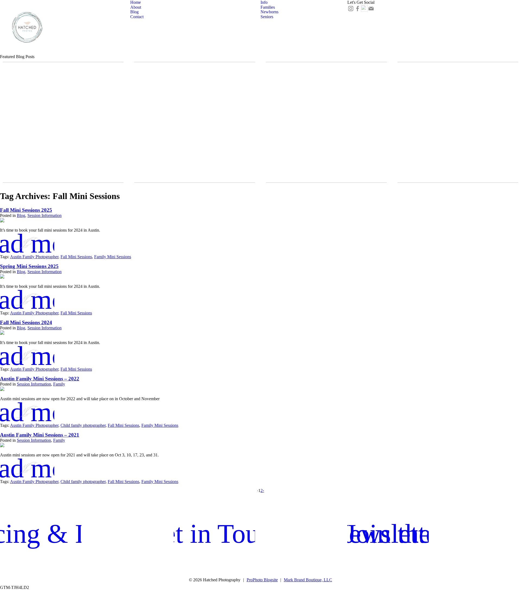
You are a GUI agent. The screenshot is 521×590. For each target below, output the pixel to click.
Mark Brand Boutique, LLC (308, 580)
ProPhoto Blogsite (262, 580)
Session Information (44, 215)
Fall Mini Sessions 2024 (26, 322)
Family (59, 384)
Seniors (266, 16)
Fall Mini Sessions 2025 (62, 119)
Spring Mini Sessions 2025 (29, 266)
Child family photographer (83, 425)
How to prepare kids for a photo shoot (194, 117)
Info (264, 2)
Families (267, 7)
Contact (137, 16)
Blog (134, 12)
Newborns (269, 12)
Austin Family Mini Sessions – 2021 (39, 435)
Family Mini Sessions (112, 256)
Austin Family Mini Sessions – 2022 (39, 378)
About (135, 7)
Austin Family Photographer (34, 256)
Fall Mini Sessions (76, 256)
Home (135, 2)
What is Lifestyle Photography (457, 117)
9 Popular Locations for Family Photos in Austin (326, 117)
